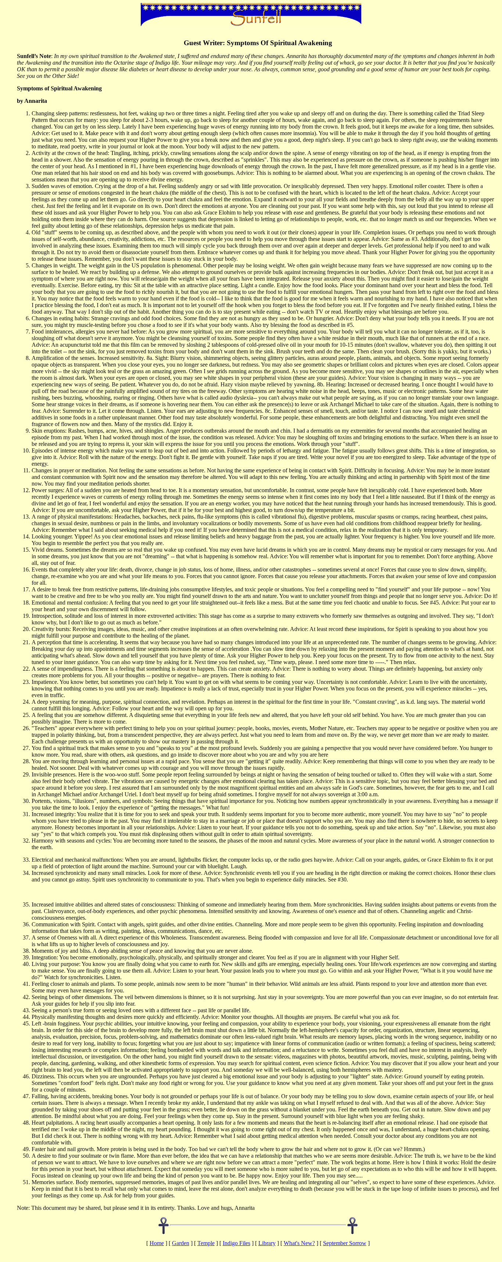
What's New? (299, 1243)
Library (267, 1243)
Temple (206, 1243)
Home (157, 1243)
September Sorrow (344, 1243)
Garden (180, 1243)
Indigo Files (236, 1243)
